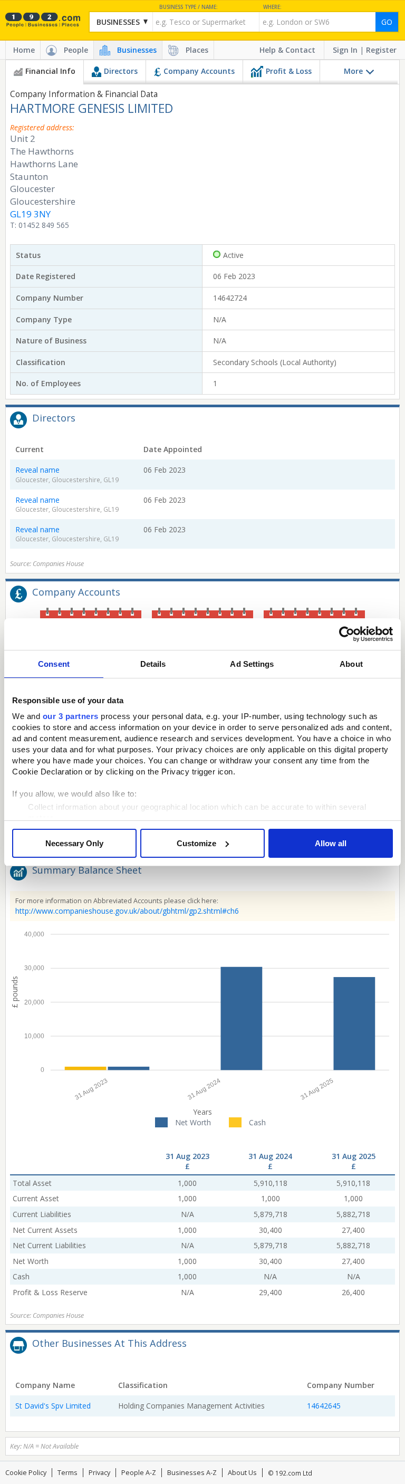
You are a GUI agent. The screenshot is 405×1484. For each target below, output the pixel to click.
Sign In (345, 50)
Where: (272, 7)
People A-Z (138, 1472)
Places (197, 50)
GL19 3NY (30, 214)
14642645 (324, 1406)
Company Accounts (199, 71)
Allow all (330, 843)
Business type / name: (188, 7)
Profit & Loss (289, 71)
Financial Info (50, 71)
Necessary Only (74, 843)
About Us (242, 1472)
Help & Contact (287, 50)
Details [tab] (153, 663)
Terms (67, 1472)
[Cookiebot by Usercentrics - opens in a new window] (347, 634)
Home (24, 50)
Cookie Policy (25, 1472)
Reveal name (37, 470)
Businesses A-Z (192, 1472)
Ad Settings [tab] (252, 663)
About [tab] (351, 663)
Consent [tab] (54, 663)
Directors (121, 71)
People (76, 50)
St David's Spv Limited (53, 1406)
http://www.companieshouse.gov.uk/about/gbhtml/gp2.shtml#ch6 (127, 911)
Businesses (137, 50)
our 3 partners (71, 716)
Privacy (99, 1472)
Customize (196, 843)
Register (381, 50)
